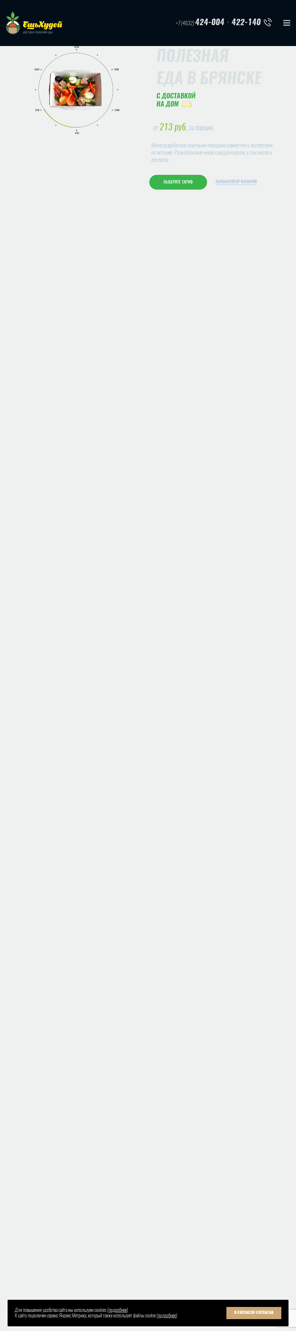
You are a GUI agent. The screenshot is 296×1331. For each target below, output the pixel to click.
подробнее (118, 1310)
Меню (286, 23)
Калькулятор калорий (236, 181)
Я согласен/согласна (253, 1313)
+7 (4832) (200, 23)
